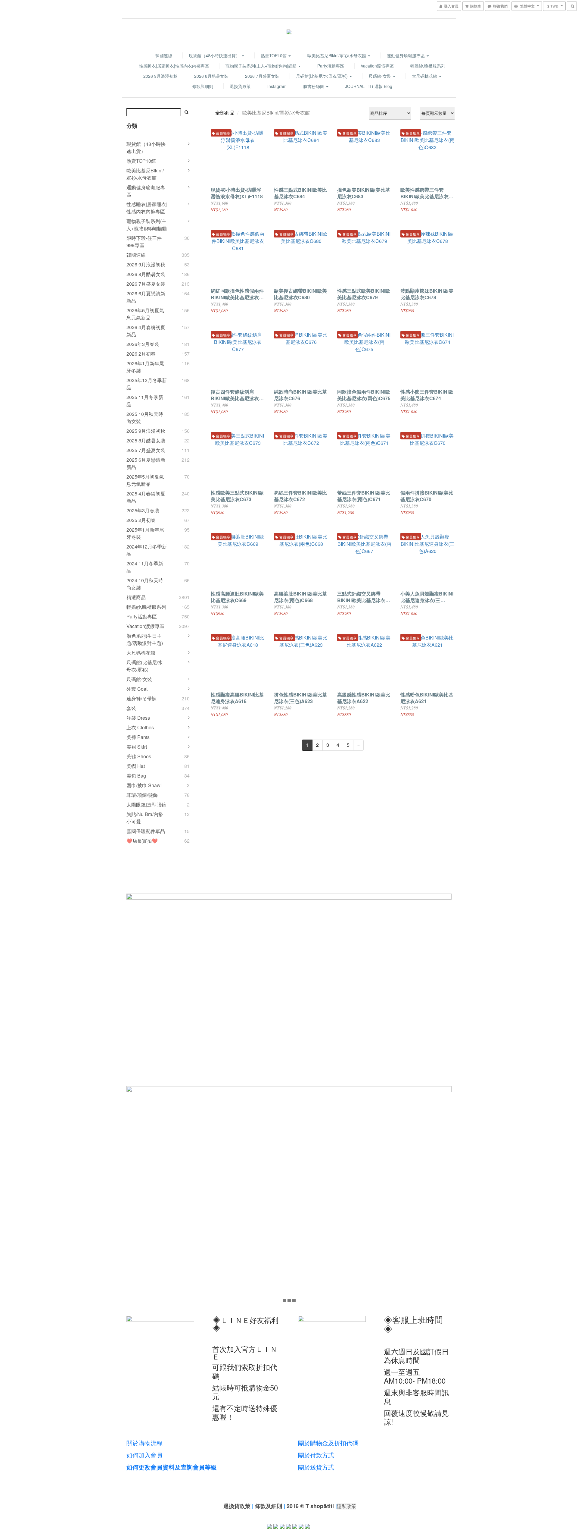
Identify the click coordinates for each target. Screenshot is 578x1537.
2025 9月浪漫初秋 (145, 430)
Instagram (277, 86)
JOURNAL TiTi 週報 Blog (368, 86)
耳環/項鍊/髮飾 (142, 794)
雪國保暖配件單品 (145, 831)
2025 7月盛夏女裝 (145, 450)
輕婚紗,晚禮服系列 (427, 66)
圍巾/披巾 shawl (144, 785)
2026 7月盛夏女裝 (262, 76)
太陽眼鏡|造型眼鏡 (146, 804)
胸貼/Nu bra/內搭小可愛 (144, 818)
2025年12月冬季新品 (146, 384)
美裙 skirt (136, 746)
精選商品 (136, 597)
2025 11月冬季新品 (144, 401)
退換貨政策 (240, 86)
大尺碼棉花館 (425, 76)
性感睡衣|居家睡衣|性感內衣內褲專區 (174, 66)
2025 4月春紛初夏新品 (145, 497)
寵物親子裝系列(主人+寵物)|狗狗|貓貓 (261, 66)
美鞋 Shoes (138, 756)
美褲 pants (138, 737)
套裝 (131, 708)
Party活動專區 (330, 66)
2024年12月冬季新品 (146, 550)
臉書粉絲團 (314, 86)
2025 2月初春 (141, 520)
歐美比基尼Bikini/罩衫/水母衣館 (337, 55)
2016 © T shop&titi (310, 1506)
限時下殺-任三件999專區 (144, 241)
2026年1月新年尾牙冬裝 (145, 367)
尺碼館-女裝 (380, 76)
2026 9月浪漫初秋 (160, 76)
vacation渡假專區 (377, 66)
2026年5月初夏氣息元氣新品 (145, 314)
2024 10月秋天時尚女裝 (144, 584)
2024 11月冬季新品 (144, 567)
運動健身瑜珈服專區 (406, 55)
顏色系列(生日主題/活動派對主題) (144, 639)
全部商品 (225, 112)
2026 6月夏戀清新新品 (145, 297)
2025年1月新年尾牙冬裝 (145, 533)
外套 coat (137, 688)
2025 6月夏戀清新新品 (145, 463)
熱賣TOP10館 (274, 55)
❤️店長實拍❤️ (142, 840)
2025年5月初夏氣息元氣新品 (145, 480)
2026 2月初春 (141, 353)
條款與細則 (202, 86)
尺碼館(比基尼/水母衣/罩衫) (322, 76)
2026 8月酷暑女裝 (211, 76)
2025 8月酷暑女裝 (145, 440)
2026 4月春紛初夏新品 (145, 331)
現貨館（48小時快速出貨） (215, 55)
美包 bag (136, 775)
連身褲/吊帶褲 (141, 698)
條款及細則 (268, 1506)
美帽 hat (135, 765)
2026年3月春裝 (142, 344)
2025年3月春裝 (142, 510)
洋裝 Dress (138, 717)
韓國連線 (163, 55)
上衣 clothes (140, 727)
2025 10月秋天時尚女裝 (144, 417)
